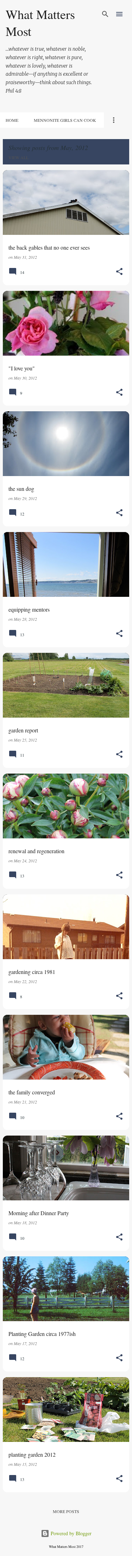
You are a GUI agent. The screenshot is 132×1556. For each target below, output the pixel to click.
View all (18, 157)
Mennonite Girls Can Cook (65, 120)
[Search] (105, 14)
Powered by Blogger (70, 1533)
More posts (66, 1511)
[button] (119, 272)
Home (12, 120)
